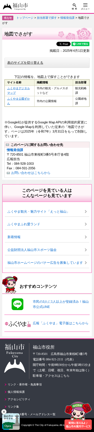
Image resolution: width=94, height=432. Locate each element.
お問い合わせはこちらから (30, 173)
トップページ (24, 17)
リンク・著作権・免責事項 (25, 384)
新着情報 (14, 237)
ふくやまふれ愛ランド (23, 224)
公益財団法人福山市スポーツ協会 (32, 250)
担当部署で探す (47, 17)
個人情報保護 (16, 391)
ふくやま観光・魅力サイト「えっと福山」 (38, 211)
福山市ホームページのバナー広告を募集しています (45, 262)
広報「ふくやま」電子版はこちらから (61, 323)
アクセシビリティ (19, 399)
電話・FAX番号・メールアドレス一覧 (32, 414)
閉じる (4, 411)
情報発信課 (67, 17)
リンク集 (13, 406)
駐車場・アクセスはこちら (51, 375)
